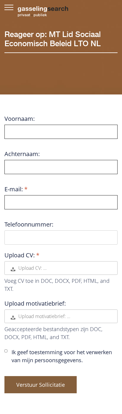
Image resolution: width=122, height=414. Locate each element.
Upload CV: (20, 255)
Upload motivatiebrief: (35, 304)
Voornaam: (19, 119)
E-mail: (14, 189)
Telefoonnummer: (28, 224)
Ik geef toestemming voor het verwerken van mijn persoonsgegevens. (62, 356)
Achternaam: (22, 154)
